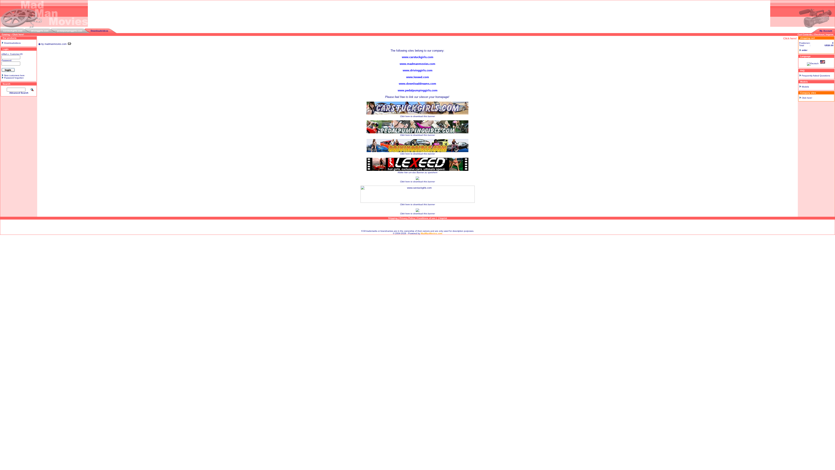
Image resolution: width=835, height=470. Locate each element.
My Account (826, 31)
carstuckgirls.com (12, 31)
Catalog (6, 34)
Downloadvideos (99, 31)
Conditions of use (426, 218)
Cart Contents (805, 34)
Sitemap (417, 224)
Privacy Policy (407, 218)
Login (5, 49)
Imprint (829, 34)
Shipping (392, 218)
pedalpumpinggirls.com (69, 31)
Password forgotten (14, 78)
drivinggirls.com (39, 31)
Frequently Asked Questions (816, 75)
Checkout (819, 34)
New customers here (14, 75)
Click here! (18, 34)
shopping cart (807, 38)
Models (805, 87)
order (804, 50)
